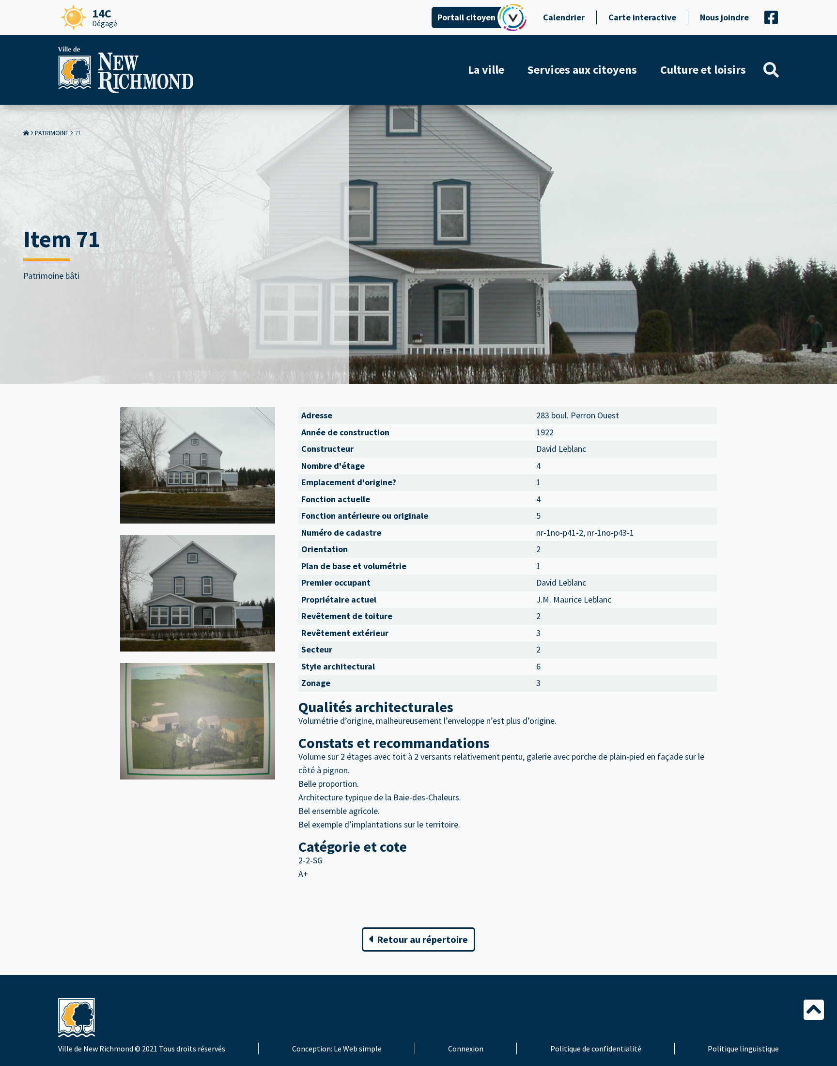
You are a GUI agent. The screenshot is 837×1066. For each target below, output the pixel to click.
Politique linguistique (743, 1048)
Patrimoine (52, 132)
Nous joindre (724, 17)
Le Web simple (358, 1048)
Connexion (465, 1048)
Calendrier (564, 17)
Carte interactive (642, 17)
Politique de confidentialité (595, 1048)
